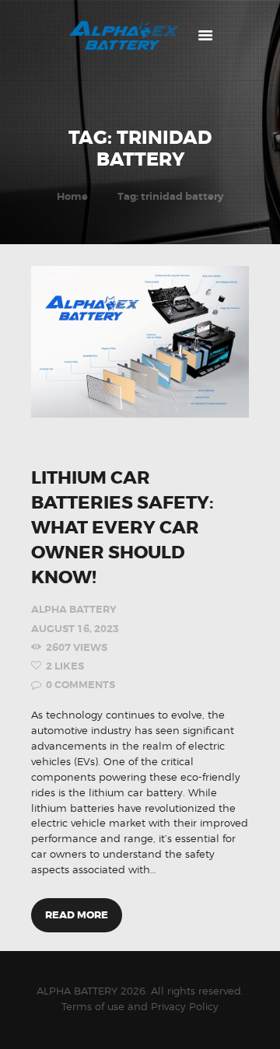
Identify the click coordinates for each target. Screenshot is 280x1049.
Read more (76, 914)
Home (72, 196)
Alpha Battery (74, 609)
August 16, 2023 (75, 628)
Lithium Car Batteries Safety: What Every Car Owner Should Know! (122, 528)
